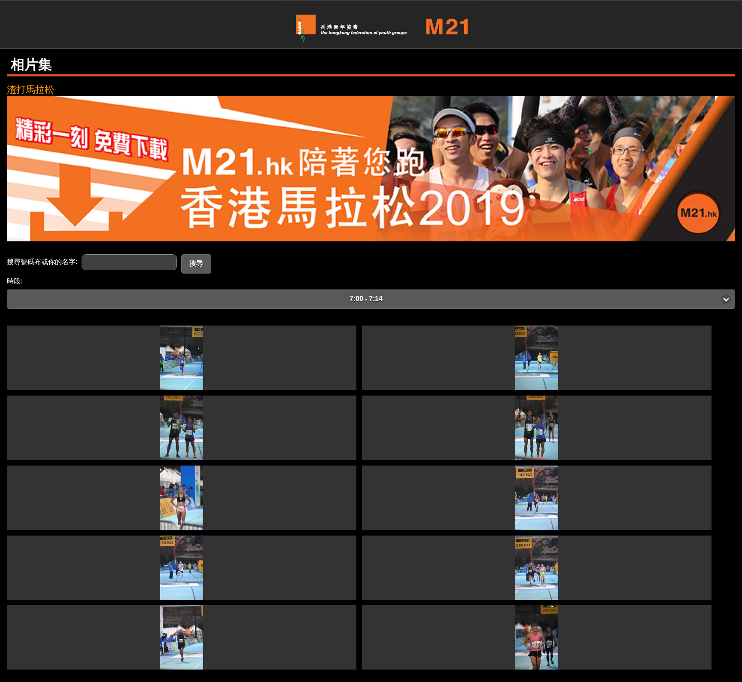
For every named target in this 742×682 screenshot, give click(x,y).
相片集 (31, 64)
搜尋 (196, 263)
